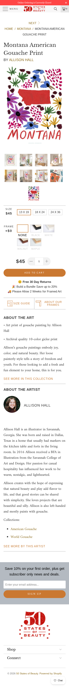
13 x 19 (24, 212)
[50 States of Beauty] (34, 8)
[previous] (6, 105)
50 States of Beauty (27, 673)
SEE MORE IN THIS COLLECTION (28, 378)
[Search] (57, 8)
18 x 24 (40, 212)
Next (33, 23)
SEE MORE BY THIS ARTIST (24, 546)
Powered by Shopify (50, 673)
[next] (62, 105)
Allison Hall (21, 60)
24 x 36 (55, 212)
